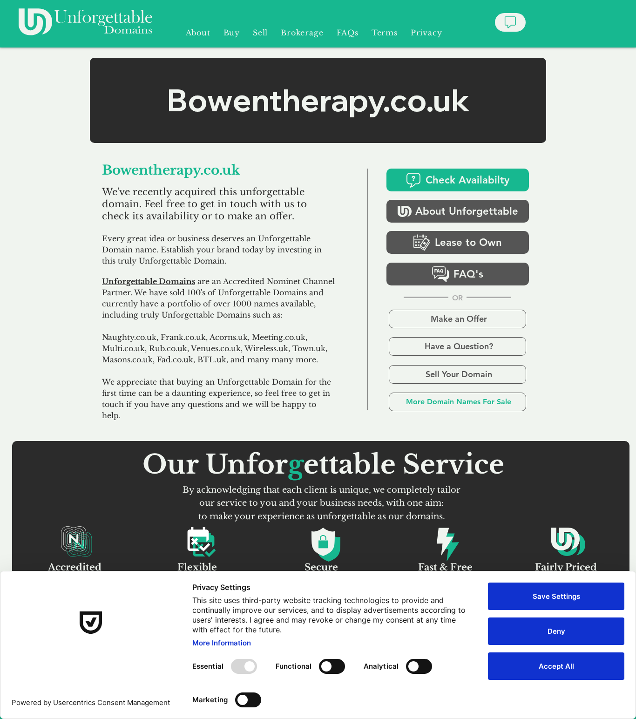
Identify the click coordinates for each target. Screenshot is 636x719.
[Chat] (510, 22)
